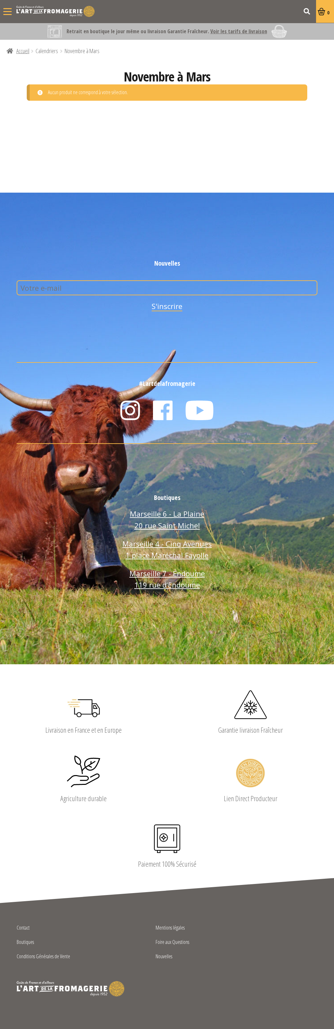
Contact (23, 928)
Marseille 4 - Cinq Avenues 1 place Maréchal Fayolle (167, 549)
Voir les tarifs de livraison (238, 31)
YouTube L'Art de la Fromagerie (200, 410)
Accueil (22, 51)
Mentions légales (170, 928)
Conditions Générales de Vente (43, 957)
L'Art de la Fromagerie (55, 11)
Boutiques (25, 942)
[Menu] (7, 11)
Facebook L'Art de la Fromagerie (163, 410)
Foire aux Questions (172, 942)
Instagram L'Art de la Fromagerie (130, 410)
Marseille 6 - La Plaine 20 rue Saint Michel (167, 519)
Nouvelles (164, 957)
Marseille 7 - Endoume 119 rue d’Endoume (167, 579)
